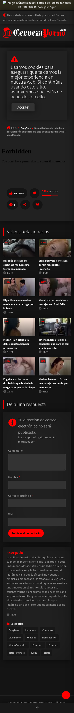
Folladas (31, 637)
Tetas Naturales (17, 652)
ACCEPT (23, 107)
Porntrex (53, 645)
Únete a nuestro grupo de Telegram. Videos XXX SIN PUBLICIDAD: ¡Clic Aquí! (44, 5)
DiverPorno (15, 637)
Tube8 (34, 652)
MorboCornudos (17, 645)
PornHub (37, 645)
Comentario (16, 450)
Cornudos (47, 630)
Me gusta (19, 193)
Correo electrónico (20, 496)
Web (11, 514)
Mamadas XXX (49, 637)
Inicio (14, 128)
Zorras (47, 652)
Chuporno (30, 630)
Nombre (14, 477)
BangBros (26, 128)
